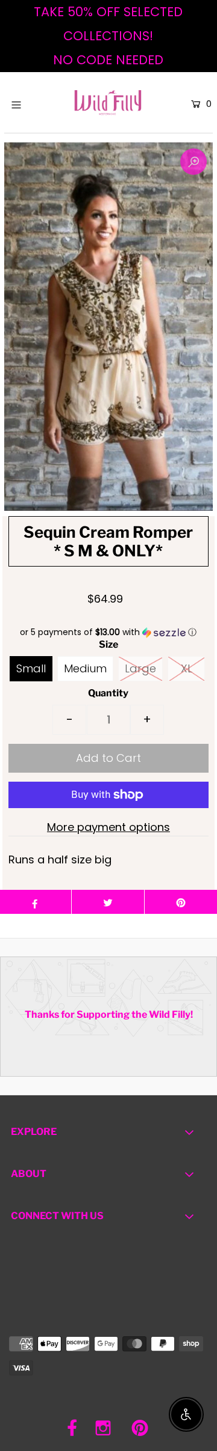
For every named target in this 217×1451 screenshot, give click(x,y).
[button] (108, 632)
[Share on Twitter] (108, 902)
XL (186, 668)
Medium (85, 668)
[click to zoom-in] (193, 161)
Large (140, 668)
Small (31, 668)
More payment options (108, 827)
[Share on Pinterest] (181, 902)
